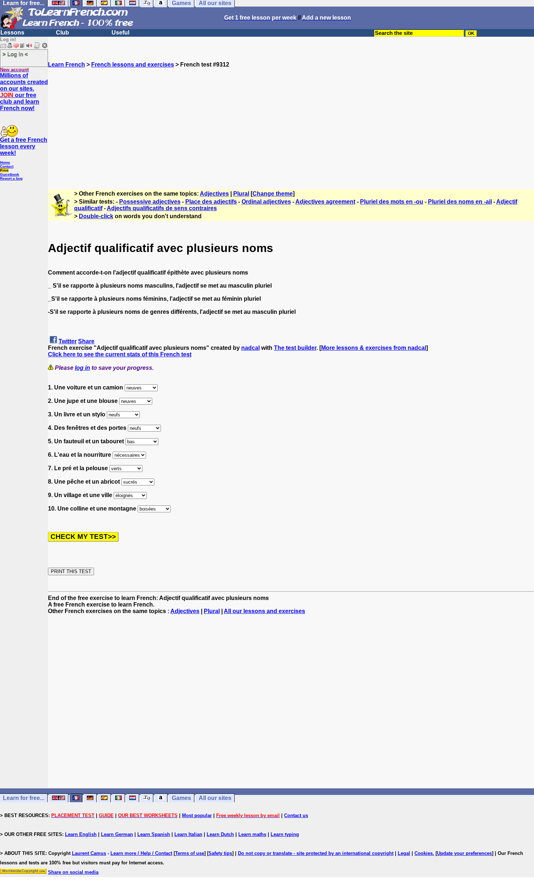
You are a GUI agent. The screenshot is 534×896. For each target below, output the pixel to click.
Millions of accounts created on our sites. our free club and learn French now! (24, 91)
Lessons (12, 32)
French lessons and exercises (132, 64)
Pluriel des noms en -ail (460, 202)
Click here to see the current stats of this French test (119, 354)
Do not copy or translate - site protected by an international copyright (315, 853)
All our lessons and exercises (264, 611)
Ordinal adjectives (266, 202)
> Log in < (15, 54)
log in (82, 368)
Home (5, 162)
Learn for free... (23, 798)
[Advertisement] (291, 119)
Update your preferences (464, 853)
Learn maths (252, 834)
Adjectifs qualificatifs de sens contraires (162, 208)
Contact (6, 166)
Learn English (81, 834)
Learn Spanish (153, 834)
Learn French (66, 64)
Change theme (272, 194)
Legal (404, 853)
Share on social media (73, 872)
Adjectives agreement (325, 202)
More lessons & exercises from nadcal (373, 348)
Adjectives (214, 194)
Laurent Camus (89, 853)
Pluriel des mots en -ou (391, 202)
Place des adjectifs (211, 202)
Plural (241, 194)
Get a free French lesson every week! (23, 146)
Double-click (96, 216)
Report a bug (11, 178)
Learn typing (285, 834)
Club (62, 32)
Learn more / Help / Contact (141, 853)
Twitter (67, 341)
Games (181, 798)
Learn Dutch (220, 834)
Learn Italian (188, 834)
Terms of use (189, 853)
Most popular (197, 815)
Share (86, 341)
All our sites (215, 798)
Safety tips (220, 853)
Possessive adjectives (150, 202)
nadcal (250, 348)
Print (4, 170)
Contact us (296, 815)
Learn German (117, 834)
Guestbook (9, 174)
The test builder (295, 348)
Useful (120, 32)
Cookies (423, 853)
